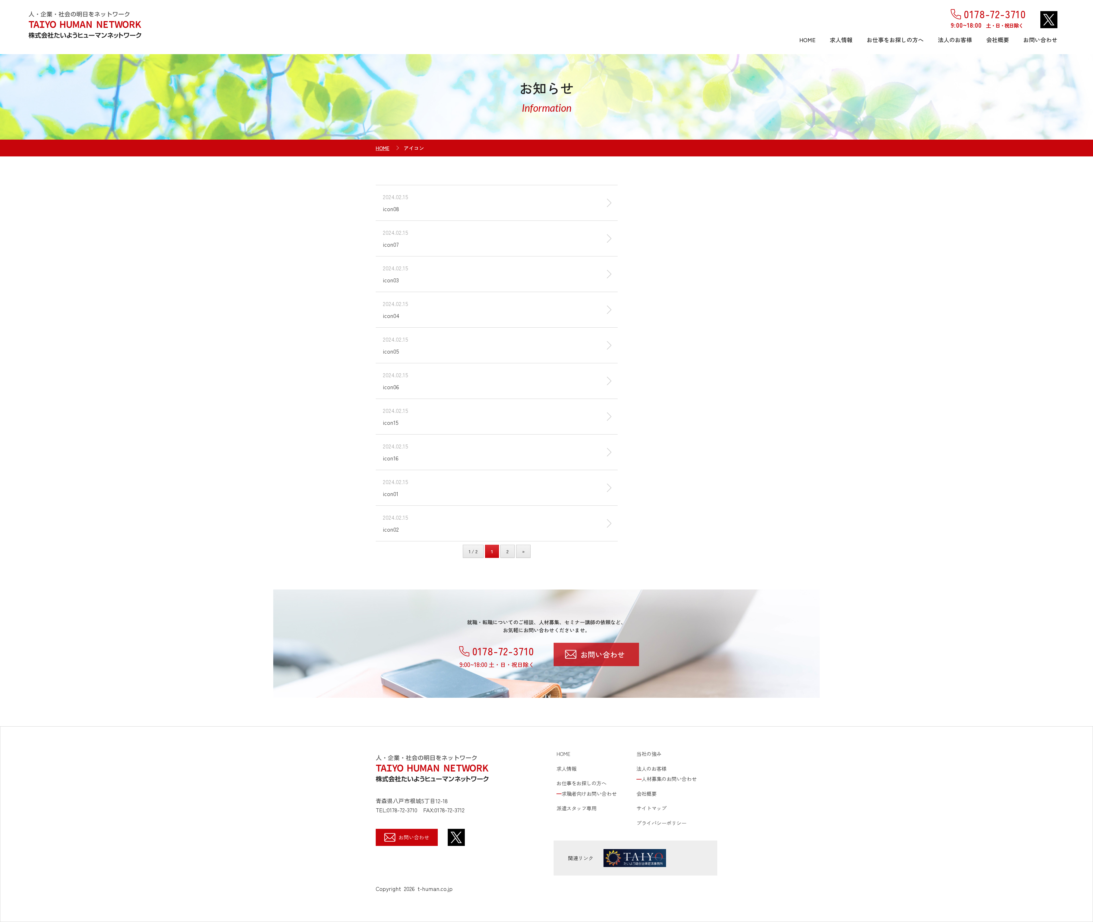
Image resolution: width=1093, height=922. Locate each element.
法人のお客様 (955, 40)
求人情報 (841, 40)
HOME (807, 40)
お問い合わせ (1040, 40)
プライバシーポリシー (661, 823)
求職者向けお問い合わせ (589, 793)
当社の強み (648, 753)
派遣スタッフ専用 (576, 808)
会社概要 (997, 40)
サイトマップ (651, 808)
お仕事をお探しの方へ (895, 40)
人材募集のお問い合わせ (669, 778)
